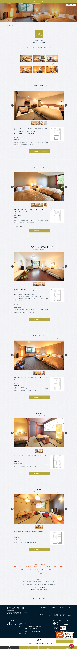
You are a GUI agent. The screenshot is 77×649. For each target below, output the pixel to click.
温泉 (49, 607)
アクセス (57, 609)
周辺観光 (51, 609)
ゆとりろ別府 (27, 635)
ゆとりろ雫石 (27, 624)
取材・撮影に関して (67, 615)
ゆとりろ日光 (35, 629)
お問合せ (62, 609)
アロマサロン (68, 607)
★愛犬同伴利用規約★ (20, 294)
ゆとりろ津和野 (28, 633)
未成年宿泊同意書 (57, 615)
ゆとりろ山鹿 (34, 635)
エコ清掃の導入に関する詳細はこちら (39, 593)
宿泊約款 (41, 614)
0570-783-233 (12, 613)
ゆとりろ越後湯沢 (28, 626)
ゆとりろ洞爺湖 (28, 623)
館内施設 (62, 607)
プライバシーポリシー (48, 615)
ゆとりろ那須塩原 (28, 629)
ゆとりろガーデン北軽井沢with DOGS (32, 631)
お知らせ (46, 609)
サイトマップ (68, 609)
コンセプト (44, 607)
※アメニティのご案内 (18, 146)
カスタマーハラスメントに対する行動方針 (53, 614)
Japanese (70, 4)
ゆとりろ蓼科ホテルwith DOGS (31, 628)
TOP (40, 607)
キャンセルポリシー (67, 614)
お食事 (53, 607)
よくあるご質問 (39, 609)
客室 (57, 607)
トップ (8, 25)
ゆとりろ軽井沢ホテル (37, 626)
